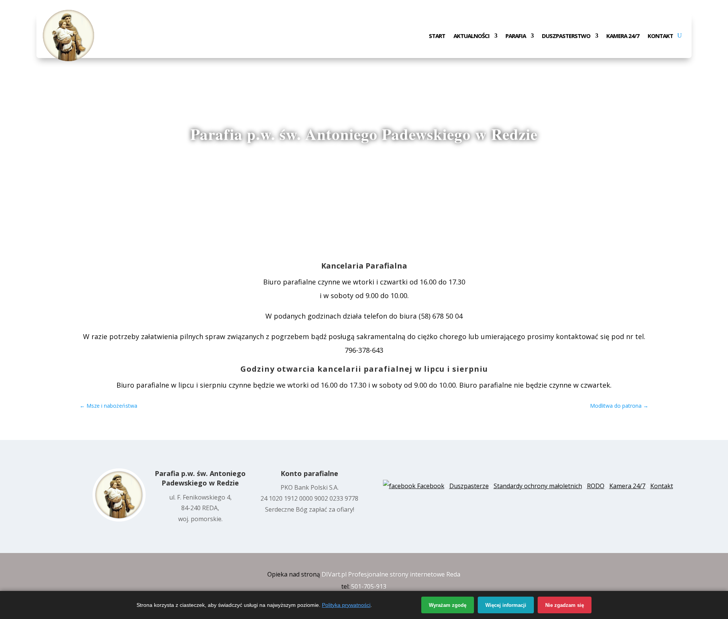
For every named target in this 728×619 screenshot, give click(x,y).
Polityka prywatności (346, 605)
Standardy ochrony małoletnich (538, 486)
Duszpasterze (469, 486)
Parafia (515, 36)
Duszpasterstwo (566, 36)
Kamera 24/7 (622, 36)
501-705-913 (368, 586)
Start (437, 36)
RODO (595, 486)
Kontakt (660, 36)
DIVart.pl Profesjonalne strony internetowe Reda (391, 574)
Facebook (430, 486)
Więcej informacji (505, 605)
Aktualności (471, 36)
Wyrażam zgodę (447, 605)
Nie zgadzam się (564, 605)
